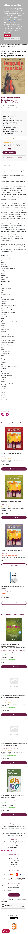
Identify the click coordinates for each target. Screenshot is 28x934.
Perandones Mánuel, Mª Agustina (9, 700)
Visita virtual (14, 864)
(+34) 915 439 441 (14, 845)
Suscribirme (14, 895)
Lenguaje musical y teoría (7, 46)
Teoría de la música (20, 44)
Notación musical (12, 57)
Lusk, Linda (11, 591)
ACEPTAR (7, 35)
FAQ (14, 866)
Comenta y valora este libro (15, 138)
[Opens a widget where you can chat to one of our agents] (6, 931)
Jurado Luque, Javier (10, 652)
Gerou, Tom (4, 456)
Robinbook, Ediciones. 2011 (9, 108)
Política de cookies (14, 858)
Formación (9, 44)
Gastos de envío (14, 862)
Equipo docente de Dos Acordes (9, 650)
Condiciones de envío (14, 860)
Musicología (10, 55)
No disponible (14, 565)
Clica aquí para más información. (13, 21)
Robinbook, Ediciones (15, 120)
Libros (3, 44)
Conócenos (14, 857)
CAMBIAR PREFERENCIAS (12, 38)
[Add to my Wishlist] (4, 158)
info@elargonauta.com (14, 847)
